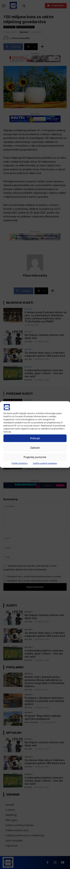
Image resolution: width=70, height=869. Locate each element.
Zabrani (35, 447)
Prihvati (35, 438)
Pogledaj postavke (35, 457)
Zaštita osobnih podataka (45, 463)
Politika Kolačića (20, 463)
